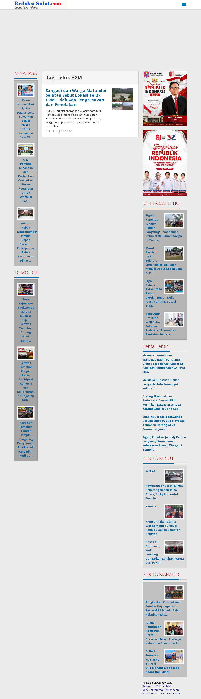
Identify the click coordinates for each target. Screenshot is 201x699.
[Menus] (184, 5)
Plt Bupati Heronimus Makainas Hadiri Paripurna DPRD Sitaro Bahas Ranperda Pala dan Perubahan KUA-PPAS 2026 (164, 364)
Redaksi (147, 686)
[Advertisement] (100, 39)
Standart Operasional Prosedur (161, 693)
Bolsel (50, 131)
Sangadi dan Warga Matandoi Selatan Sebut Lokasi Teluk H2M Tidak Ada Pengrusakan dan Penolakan (76, 97)
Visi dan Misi (163, 686)
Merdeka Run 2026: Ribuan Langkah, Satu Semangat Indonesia (161, 384)
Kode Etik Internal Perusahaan (161, 690)
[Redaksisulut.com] (40, 4)
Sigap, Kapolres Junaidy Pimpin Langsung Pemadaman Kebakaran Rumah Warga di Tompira (164, 443)
